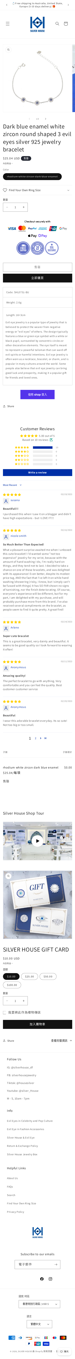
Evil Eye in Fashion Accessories (25, 1129)
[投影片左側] (29, 119)
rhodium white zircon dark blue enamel (34, 177)
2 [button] (35, 738)
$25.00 (29, 976)
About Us (12, 1178)
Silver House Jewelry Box (22, 1154)
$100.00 (12, 985)
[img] (12, 495)
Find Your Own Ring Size (21, 1203)
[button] (7, 24)
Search (11, 1195)
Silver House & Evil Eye (21, 1137)
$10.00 (11, 976)
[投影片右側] (45, 119)
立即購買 (37, 278)
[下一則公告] (68, 5)
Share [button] (10, 406)
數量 (5, 199)
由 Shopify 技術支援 (42, 1351)
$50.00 (48, 976)
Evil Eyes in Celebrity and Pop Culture (30, 1120)
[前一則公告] (7, 5)
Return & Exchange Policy (22, 1145)
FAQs (10, 1186)
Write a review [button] (37, 472)
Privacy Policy (15, 1211)
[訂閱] (56, 1264)
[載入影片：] (37, 841)
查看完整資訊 (59, 1040)
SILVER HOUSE (25, 1351)
